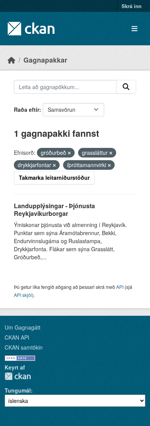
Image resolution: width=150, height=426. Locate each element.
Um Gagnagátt (22, 327)
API (119, 286)
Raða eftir (26, 109)
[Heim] (11, 60)
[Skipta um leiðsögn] (134, 28)
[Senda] (126, 87)
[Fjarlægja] (69, 153)
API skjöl (23, 295)
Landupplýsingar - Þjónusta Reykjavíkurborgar (54, 209)
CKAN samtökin (24, 347)
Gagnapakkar (45, 60)
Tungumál (18, 390)
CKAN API (17, 337)
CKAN (18, 376)
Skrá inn (132, 6)
